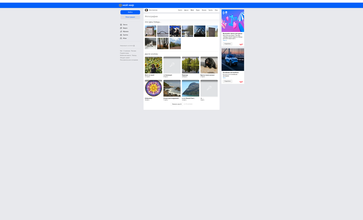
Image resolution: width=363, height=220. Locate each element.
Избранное (148, 98)
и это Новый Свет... (188, 98)
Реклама (133, 51)
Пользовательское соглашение (129, 60)
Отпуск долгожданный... (171, 98)
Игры (216, 10)
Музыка (204, 10)
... (202, 98)
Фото (192, 10)
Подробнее (228, 43)
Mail (121, 51)
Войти (130, 12)
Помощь (134, 55)
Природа (185, 75)
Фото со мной (149, 75)
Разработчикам (124, 53)
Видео (198, 10)
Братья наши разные (207, 75)
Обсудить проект (125, 57)
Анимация (168, 75)
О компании (126, 51)
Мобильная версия (125, 55)
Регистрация (130, 17)
